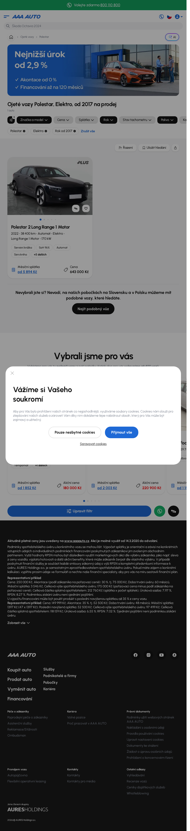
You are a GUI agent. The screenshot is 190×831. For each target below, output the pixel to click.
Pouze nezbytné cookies (75, 432)
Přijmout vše (121, 432)
